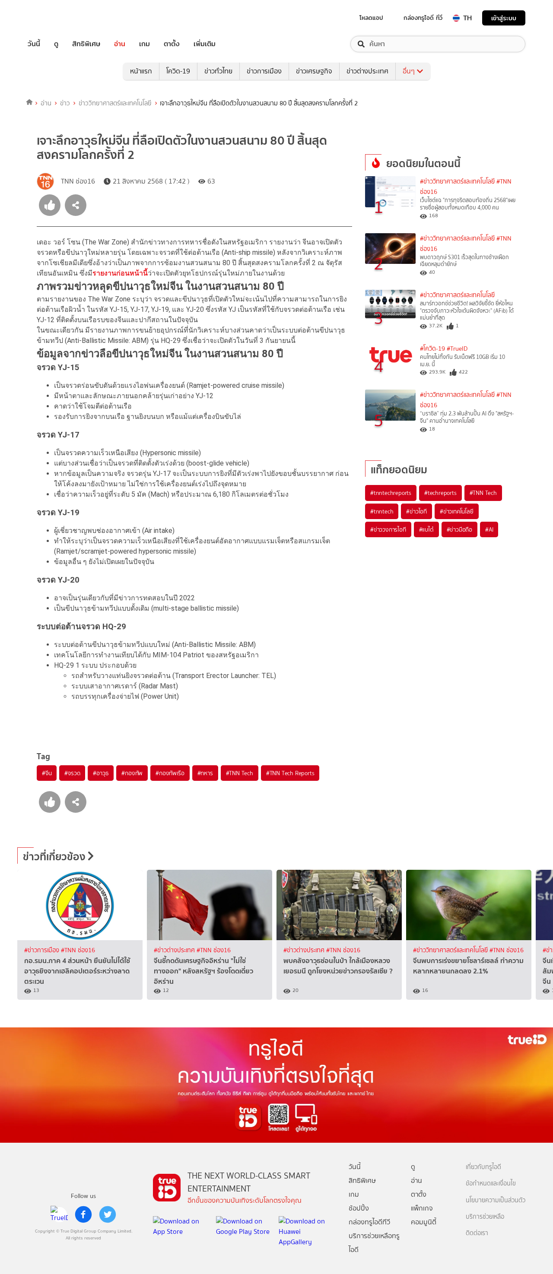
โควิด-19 (178, 71)
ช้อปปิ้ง (359, 1208)
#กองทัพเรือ (170, 773)
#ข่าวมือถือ (459, 529)
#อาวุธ (100, 773)
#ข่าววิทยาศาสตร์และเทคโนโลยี (457, 181)
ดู (56, 44)
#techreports (440, 492)
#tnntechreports (390, 492)
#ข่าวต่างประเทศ (175, 950)
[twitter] (107, 1214)
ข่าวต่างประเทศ (367, 71)
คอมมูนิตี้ (423, 1222)
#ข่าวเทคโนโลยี (457, 511)
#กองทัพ (132, 773)
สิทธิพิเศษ (86, 44)
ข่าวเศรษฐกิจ (314, 71)
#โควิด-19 (432, 348)
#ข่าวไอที (416, 511)
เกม (144, 44)
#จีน (46, 773)
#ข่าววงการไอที (388, 529)
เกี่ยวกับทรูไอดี (483, 1167)
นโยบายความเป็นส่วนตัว (495, 1200)
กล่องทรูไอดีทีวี (369, 1222)
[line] (59, 1214)
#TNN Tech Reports (290, 773)
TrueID (53, 17)
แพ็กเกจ (422, 1208)
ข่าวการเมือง (264, 71)
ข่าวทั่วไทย (218, 71)
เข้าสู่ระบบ (503, 18)
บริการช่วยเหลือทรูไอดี (374, 1243)
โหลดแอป (371, 17)
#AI (489, 529)
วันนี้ (34, 44)
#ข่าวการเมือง (42, 950)
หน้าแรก (141, 71)
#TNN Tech (239, 773)
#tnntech (381, 511)
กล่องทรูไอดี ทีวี (423, 17)
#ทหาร (205, 773)
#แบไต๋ (426, 529)
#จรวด (72, 773)
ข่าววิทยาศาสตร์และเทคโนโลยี (115, 103)
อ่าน (119, 44)
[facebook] (83, 1214)
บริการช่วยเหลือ (485, 1216)
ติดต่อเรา (477, 1233)
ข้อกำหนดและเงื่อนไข (491, 1183)
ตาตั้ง (172, 44)
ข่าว (65, 103)
